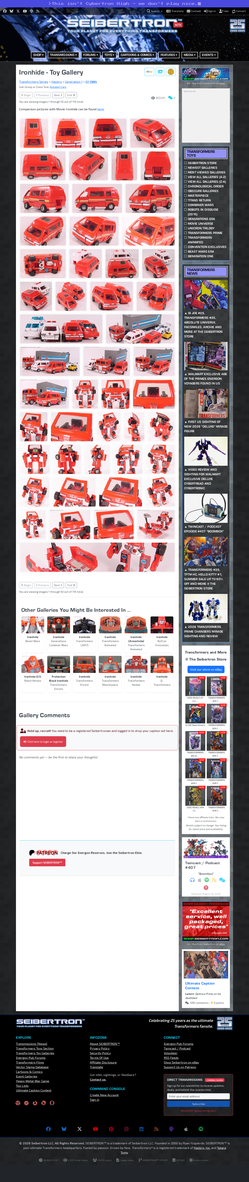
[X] (79, 1129)
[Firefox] (35, 1103)
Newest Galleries (202, 167)
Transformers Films (30, 1062)
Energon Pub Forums (31, 1057)
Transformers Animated (200, 240)
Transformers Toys (201, 153)
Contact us (98, 1079)
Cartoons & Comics (29, 1071)
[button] (154, 11)
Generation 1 (73, 81)
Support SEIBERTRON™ (47, 862)
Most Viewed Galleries (207, 172)
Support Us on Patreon (180, 1067)
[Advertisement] (99, 794)
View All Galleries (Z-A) (207, 181)
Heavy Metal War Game (32, 1081)
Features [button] (168, 55)
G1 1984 (91, 81)
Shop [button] (37, 55)
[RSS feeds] (156, 1129)
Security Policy (100, 1053)
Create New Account (104, 1095)
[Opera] (52, 1103)
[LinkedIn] (141, 1129)
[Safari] (26, 1103)
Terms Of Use (99, 1057)
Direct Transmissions (195, 1079)
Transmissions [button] (62, 55)
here (100, 109)
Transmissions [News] (31, 1044)
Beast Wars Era (201, 251)
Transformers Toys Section (35, 1048)
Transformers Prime (205, 233)
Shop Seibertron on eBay (181, 1062)
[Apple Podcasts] (186, 1129)
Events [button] (208, 55)
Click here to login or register (45, 741)
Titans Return (199, 200)
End (70, 95)
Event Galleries (26, 1076)
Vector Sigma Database (32, 1067)
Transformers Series (33, 81)
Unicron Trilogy (201, 228)
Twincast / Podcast (177, 1048)
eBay (222, 83)
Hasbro (56, 81)
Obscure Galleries (203, 191)
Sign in (94, 1099)
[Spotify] (201, 1129)
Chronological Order (206, 186)
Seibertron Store (202, 163)
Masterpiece (198, 195)
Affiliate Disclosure (103, 1062)
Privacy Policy (100, 1048)
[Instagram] (126, 1129)
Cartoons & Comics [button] (136, 55)
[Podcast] (171, 1129)
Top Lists (22, 1085)
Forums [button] (89, 55)
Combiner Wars (201, 205)
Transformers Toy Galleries (35, 1053)
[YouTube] (95, 1129)
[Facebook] (48, 1129)
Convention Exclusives (207, 247)
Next (57, 95)
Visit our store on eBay (206, 669)
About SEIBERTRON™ (105, 1044)
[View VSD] (171, 72)
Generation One (200, 256)
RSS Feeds (171, 1057)
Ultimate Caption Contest (200, 985)
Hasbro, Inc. (202, 1148)
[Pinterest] (111, 1129)
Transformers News (201, 272)
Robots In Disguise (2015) (203, 212)
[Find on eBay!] (149, 72)
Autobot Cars (58, 87)
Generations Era (201, 219)
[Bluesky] (64, 1129)
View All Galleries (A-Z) (207, 177)
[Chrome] (18, 1103)
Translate (96, 1067)
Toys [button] (108, 55)
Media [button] (188, 55)
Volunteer (171, 1053)
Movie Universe (200, 223)
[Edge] (43, 1103)
